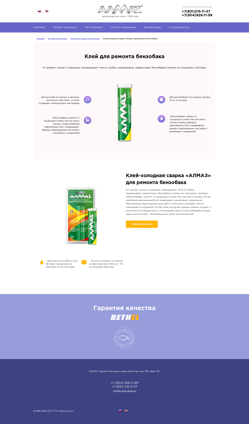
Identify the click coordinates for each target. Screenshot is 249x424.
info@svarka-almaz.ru (124, 391)
